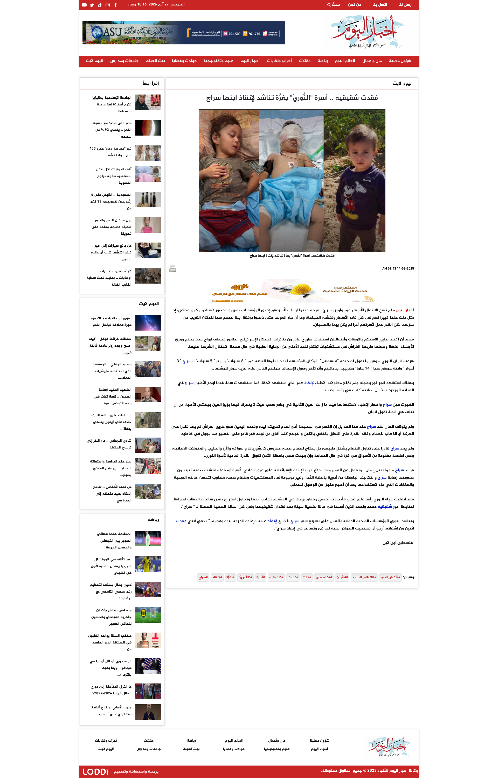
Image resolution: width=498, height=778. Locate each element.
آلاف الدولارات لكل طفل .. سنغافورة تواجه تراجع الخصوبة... (112, 176)
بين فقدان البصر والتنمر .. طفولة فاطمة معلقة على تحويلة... (111, 227)
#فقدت (293, 577)
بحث (335, 5)
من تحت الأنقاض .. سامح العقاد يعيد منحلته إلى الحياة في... (112, 494)
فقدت (181, 521)
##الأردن (342, 577)
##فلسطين (324, 577)
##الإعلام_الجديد (364, 577)
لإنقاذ (309, 383)
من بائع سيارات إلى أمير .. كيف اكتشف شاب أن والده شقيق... (111, 252)
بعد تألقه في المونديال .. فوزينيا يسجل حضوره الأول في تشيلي (111, 566)
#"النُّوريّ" (245, 577)
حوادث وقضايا (184, 61)
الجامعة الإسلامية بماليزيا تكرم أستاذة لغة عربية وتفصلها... (112, 104)
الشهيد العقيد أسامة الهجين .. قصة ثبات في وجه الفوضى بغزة (113, 396)
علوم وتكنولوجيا (218, 61)
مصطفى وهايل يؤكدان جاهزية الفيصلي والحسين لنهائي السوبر (111, 617)
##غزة (307, 577)
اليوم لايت (94, 61)
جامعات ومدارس (124, 61)
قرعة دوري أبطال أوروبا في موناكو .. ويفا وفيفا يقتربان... (110, 668)
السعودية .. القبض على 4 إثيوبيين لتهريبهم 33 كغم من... (111, 201)
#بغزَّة (230, 577)
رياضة (323, 61)
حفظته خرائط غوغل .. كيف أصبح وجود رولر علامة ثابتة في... (110, 346)
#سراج (203, 577)
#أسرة (261, 577)
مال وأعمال (372, 61)
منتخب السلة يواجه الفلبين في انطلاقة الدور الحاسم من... (110, 642)
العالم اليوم (345, 61)
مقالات (304, 61)
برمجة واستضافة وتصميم (135, 771)
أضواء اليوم (250, 61)
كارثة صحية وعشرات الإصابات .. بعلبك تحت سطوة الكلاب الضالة (109, 278)
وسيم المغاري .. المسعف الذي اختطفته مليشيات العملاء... (112, 371)
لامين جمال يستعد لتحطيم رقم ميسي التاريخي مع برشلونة (111, 591)
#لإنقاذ (217, 577)
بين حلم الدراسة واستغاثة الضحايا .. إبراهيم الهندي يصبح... (111, 468)
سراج (187, 361)
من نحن (354, 5)
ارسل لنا (405, 5)
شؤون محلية (400, 61)
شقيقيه (385, 506)
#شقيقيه (276, 577)
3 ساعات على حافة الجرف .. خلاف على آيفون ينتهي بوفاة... (110, 422)
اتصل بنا (379, 5)
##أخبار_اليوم (390, 577)
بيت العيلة (155, 61)
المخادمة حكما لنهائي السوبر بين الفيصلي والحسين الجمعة (114, 541)
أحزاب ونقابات (279, 61)
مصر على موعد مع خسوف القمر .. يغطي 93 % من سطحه (112, 130)
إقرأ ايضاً (151, 84)
